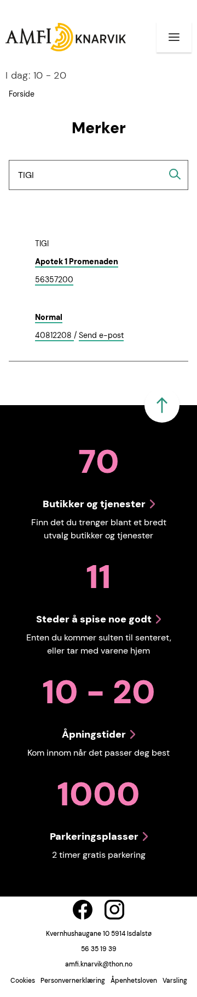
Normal (48, 317)
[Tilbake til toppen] (161, 405)
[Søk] (175, 174)
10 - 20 (35, 75)
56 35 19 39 (99, 949)
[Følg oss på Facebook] (82, 910)
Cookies (22, 980)
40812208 (54, 335)
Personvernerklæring (72, 980)
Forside (21, 94)
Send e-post (101, 335)
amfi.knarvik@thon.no (98, 964)
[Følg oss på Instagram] (114, 910)
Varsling (175, 980)
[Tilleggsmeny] (174, 37)
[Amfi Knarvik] (65, 37)
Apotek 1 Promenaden (76, 261)
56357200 (54, 280)
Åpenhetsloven (134, 980)
